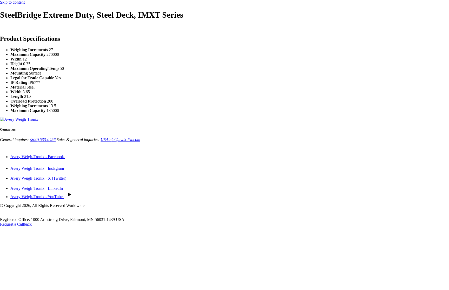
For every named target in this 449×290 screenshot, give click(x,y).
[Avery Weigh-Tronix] (19, 119)
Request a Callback (16, 224)
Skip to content (12, 2)
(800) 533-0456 (43, 139)
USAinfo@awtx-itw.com (120, 139)
